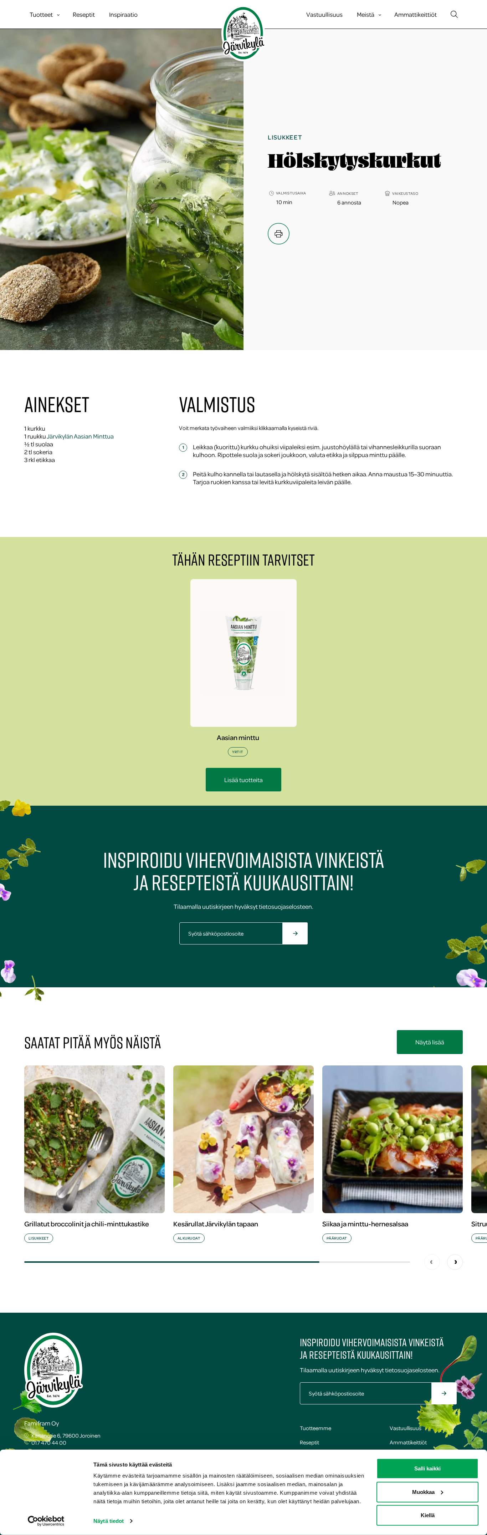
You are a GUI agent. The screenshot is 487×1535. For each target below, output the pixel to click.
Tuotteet (41, 14)
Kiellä (428, 1515)
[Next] (455, 1262)
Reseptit (84, 14)
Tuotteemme (315, 1428)
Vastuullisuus (324, 14)
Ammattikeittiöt (415, 14)
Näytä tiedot (108, 1521)
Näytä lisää (429, 1042)
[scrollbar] (217, 1262)
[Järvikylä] (243, 33)
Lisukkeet (285, 137)
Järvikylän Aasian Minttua (80, 436)
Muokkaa (423, 1492)
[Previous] (432, 1262)
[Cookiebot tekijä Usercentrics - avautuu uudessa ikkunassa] (46, 1521)
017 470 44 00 (48, 1442)
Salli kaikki (427, 1468)
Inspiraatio (123, 14)
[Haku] (454, 14)
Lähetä (303, 937)
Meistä (365, 14)
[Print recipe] (278, 233)
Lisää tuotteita (243, 780)
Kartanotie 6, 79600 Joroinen (66, 1435)
